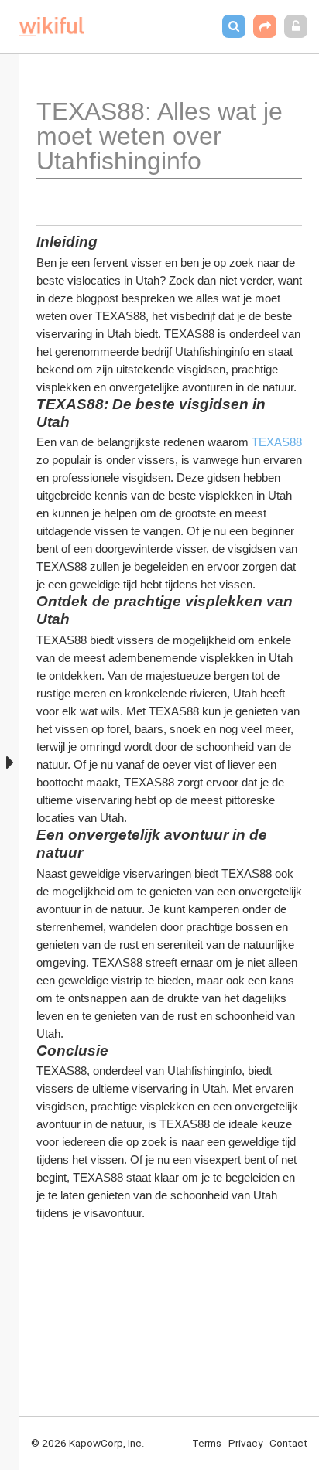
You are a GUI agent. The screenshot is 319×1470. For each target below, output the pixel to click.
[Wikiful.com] (51, 26)
